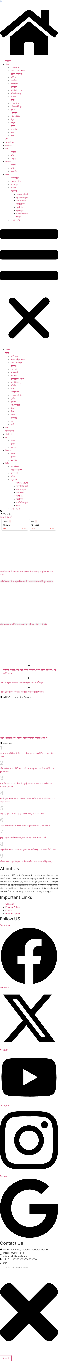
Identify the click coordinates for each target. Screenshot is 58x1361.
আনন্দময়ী (14, 190)
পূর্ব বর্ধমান (14, 112)
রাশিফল (13, 187)
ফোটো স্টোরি (15, 220)
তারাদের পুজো (21, 200)
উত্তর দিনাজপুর (16, 74)
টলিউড (13, 164)
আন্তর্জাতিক (9, 142)
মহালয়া (18, 216)
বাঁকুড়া (13, 119)
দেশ (6, 138)
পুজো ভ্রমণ (20, 210)
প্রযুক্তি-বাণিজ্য (16, 181)
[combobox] (29, 1267)
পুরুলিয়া (13, 109)
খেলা (6, 148)
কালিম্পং (13, 77)
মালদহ (13, 125)
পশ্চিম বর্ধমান (15, 103)
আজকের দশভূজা (22, 194)
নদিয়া (12, 99)
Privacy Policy (12, 907)
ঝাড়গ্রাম (14, 87)
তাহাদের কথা (20, 203)
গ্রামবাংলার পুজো (22, 197)
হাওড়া (13, 132)
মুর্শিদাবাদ (14, 129)
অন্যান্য (13, 158)
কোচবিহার (14, 80)
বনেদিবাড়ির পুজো (22, 213)
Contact (9, 904)
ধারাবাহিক (14, 171)
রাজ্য (7, 64)
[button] (29, 285)
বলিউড (13, 168)
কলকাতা (8, 61)
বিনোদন (8, 161)
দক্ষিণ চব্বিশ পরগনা (17, 90)
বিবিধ (7, 174)
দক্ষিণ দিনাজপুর (16, 93)
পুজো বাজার (20, 207)
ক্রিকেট (13, 151)
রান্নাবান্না (14, 184)
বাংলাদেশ (8, 145)
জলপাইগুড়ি (14, 83)
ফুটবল (13, 155)
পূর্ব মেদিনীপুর (15, 116)
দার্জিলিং (13, 96)
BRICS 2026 (6, 517)
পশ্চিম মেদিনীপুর (16, 106)
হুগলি (12, 135)
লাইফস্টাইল (15, 177)
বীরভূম (13, 122)
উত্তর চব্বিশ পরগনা (18, 70)
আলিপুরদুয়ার (15, 67)
